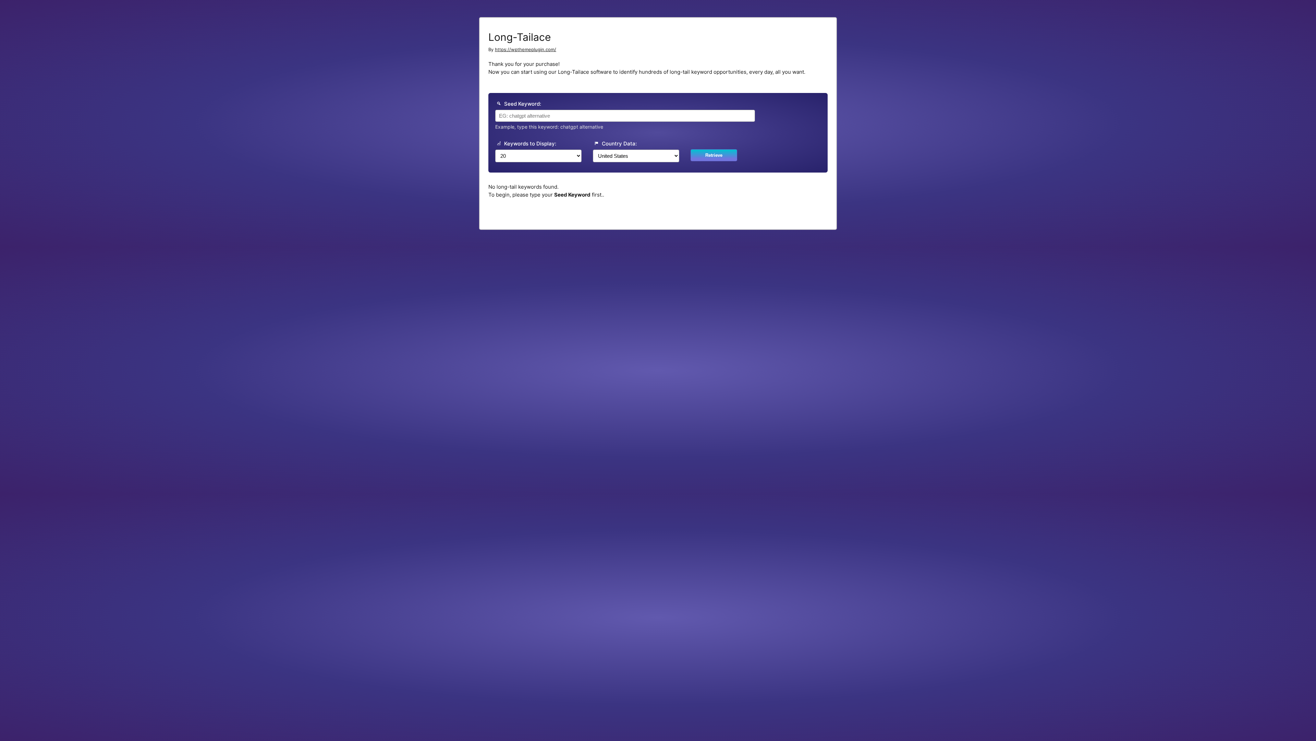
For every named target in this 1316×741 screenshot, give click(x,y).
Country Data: (618, 143)
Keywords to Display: (529, 143)
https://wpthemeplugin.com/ (525, 49)
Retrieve (713, 155)
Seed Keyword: (522, 104)
